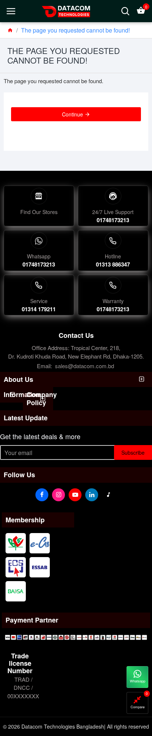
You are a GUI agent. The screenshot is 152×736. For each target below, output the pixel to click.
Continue (72, 114)
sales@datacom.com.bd (84, 366)
